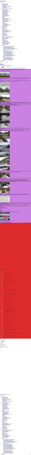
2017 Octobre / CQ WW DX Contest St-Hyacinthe (8, 59)
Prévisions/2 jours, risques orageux (5, 18)
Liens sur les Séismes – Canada (5, 423)
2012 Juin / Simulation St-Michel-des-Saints (8, 450)
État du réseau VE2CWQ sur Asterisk (6, 42)
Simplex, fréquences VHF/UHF (5, 434)
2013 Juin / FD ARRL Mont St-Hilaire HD (8, 445)
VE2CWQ (2, 64)
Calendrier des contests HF (5, 433)
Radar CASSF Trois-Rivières (5, 13)
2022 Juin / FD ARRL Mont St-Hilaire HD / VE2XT (9, 55)
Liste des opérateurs (5, 44)
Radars (2, 8)
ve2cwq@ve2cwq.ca (2, 345)
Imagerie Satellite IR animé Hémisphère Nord (6, 24)
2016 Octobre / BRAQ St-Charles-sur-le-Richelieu (8, 58)
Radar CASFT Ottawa (4, 12)
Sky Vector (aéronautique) (4, 34)
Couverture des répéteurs (4, 7)
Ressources (2, 27)
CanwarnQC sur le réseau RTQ (5, 38)
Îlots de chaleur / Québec (4, 428)
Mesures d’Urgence (3, 60)
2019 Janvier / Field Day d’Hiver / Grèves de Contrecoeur (9, 49)
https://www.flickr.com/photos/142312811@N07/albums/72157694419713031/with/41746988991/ (9, 211)
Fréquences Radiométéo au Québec (5, 31)
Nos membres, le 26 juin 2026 (5, 4)
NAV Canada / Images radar (5, 11)
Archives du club (2, 340)
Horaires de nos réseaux (4, 39)
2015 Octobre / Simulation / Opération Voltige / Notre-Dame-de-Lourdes (11, 48)
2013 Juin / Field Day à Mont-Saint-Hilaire (8, 47)
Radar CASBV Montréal (4, 405)
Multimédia (2, 438)
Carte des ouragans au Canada (5, 20)
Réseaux (2, 36)
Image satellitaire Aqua (4, 26)
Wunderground (3, 16)
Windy (3, 22)
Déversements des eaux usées (5, 35)
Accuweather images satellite (5, 417)
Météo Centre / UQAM (4, 412)
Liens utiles (3, 32)
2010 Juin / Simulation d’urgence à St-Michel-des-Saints (9, 439)
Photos (3, 45)
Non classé (2, 341)
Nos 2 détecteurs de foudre (5, 21)
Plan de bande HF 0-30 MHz (5, 43)
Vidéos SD (3, 56)
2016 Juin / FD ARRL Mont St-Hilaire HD (8, 53)
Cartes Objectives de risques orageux (5, 411)
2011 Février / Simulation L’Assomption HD (8, 51)
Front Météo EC (4, 416)
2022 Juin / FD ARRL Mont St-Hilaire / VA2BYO (8, 449)
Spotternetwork (3, 33)
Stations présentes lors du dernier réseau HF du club (7, 37)
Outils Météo (2, 17)
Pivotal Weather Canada (4, 23)
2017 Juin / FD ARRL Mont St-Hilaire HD (8, 54)
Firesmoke (3, 422)
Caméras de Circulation (4, 427)
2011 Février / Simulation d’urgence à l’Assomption (9, 46)
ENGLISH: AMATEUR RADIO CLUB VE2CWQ (7, 401)
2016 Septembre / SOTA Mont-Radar (7, 57)
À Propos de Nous (4, 5)
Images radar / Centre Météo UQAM (5, 9)
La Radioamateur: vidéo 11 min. (7, 50)
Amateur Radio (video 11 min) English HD (8, 444)
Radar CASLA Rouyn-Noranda (5, 406)
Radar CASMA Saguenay (4, 14)
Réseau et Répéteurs (4, 400)
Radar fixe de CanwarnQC (5, 10)
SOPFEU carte (3, 28)
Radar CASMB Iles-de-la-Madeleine (5, 15)
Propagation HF (3, 40)
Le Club (2, 3)
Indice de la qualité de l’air (4, 29)
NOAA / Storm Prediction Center (5, 25)
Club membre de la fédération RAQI (3, 346)
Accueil (2, 2)
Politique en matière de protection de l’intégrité (6, 6)
